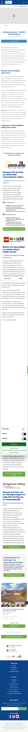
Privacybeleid (14, 667)
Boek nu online (9, 180)
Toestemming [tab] (7, 278)
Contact (6, 723)
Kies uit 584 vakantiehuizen (14, 636)
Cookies (14, 665)
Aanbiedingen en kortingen (17, 725)
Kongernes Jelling (5, 137)
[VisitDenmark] (10, 657)
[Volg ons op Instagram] (13, 716)
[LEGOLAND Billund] (18, 657)
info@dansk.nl (15, 691)
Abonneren (23, 708)
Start (6, 25)
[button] (14, 16)
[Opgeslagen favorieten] (23, 2)
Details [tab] (21, 278)
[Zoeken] (26, 2)
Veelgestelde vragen (14, 671)
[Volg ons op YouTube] (17, 716)
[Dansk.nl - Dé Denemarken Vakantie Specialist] (8, 2)
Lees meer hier (14, 41)
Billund (3, 94)
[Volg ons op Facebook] (10, 716)
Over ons (14, 669)
